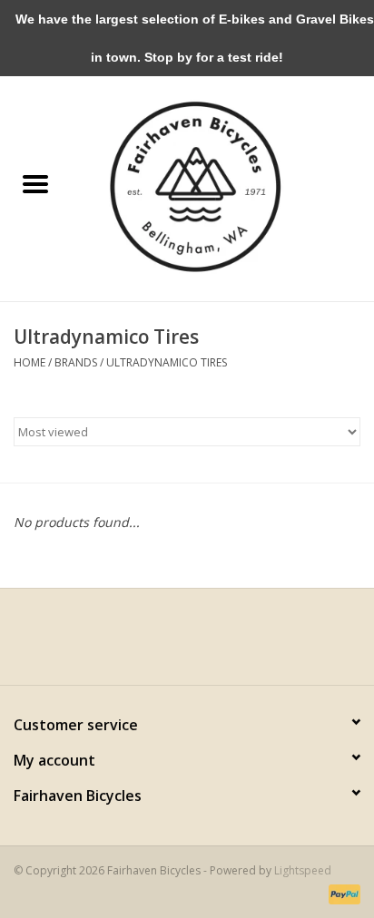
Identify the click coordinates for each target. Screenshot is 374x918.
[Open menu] (35, 183)
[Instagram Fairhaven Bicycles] (203, 643)
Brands (75, 362)
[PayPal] (341, 893)
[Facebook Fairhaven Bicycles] (170, 643)
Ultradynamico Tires (166, 362)
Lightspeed (302, 870)
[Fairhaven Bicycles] (222, 184)
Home (29, 362)
